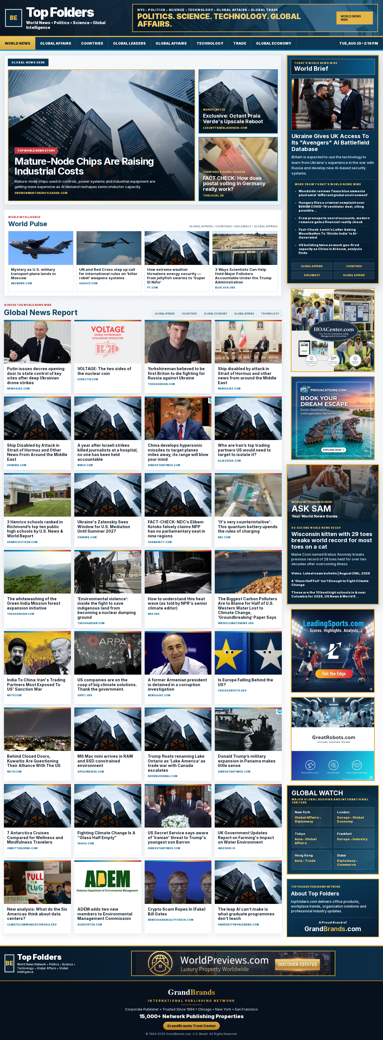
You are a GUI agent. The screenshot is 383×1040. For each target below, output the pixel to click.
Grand (191, 992)
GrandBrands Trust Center (191, 1026)
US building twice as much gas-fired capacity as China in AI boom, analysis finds (330, 249)
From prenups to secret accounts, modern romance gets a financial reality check (334, 220)
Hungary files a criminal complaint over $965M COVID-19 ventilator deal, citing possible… (332, 206)
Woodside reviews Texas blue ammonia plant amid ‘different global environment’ (333, 193)
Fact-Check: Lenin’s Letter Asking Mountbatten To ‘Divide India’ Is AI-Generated (328, 233)
